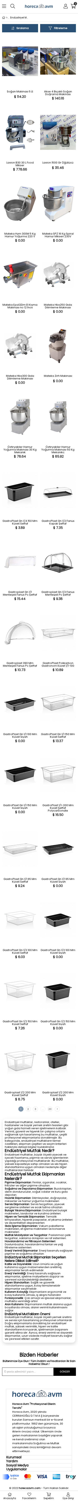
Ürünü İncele (21, 67)
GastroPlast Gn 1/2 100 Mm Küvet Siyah (58, 951)
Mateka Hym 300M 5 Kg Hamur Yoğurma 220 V (20, 235)
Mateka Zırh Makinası (58, 376)
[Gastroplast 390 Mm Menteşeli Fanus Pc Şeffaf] (20, 633)
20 (50, 1109)
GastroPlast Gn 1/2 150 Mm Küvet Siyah (58, 1022)
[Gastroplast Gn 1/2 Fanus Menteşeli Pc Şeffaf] (58, 562)
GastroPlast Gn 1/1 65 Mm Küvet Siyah (57, 880)
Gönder (65, 1371)
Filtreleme (60, 28)
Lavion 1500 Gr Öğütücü (57, 163)
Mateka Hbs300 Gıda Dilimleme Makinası (20, 377)
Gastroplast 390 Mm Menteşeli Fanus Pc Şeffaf (20, 664)
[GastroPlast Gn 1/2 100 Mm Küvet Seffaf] (20, 920)
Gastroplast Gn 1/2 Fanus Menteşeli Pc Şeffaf (57, 593)
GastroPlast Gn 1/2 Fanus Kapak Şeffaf (58, 522)
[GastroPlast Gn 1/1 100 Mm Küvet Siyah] (20, 704)
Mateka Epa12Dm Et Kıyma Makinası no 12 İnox (19, 306)
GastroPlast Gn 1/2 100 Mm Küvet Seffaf (20, 951)
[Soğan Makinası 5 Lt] (20, 61)
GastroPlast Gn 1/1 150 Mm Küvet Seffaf (58, 735)
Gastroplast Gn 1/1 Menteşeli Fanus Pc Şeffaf (20, 593)
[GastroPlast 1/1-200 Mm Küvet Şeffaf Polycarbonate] (58, 775)
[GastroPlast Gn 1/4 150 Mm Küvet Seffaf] (20, 490)
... (43, 1109)
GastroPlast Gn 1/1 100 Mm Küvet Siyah (20, 735)
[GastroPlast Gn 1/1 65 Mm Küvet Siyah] (58, 849)
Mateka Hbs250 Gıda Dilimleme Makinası (58, 306)
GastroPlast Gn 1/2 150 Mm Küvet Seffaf (20, 1022)
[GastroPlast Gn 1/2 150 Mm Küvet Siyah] (58, 991)
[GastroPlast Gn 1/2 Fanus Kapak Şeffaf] (58, 490)
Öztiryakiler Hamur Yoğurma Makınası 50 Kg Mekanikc (57, 450)
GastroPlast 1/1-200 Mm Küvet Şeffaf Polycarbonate (58, 808)
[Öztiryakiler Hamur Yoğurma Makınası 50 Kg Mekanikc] (58, 417)
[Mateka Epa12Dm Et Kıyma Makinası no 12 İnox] (20, 274)
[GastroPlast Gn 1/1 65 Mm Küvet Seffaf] (20, 849)
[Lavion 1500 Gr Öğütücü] (58, 132)
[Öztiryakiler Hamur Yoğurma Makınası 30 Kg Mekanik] (20, 417)
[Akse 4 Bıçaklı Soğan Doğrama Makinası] (58, 61)
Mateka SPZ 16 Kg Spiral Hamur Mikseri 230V (58, 235)
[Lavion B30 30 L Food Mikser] (20, 132)
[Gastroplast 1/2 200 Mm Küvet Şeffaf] (20, 1062)
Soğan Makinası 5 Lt (20, 91)
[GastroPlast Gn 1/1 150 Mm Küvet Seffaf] (58, 704)
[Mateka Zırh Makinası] (58, 346)
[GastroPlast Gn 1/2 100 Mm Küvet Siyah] (58, 920)
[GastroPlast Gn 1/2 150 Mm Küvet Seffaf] (20, 991)
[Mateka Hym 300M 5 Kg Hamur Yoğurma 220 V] (20, 203)
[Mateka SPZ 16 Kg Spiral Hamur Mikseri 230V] (58, 203)
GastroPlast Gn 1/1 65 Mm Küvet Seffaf (20, 880)
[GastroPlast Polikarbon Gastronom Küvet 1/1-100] (58, 633)
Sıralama (22, 28)
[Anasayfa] (6, 17)
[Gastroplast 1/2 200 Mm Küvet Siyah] (58, 1062)
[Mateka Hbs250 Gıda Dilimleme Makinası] (58, 274)
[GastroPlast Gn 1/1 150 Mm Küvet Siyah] (20, 775)
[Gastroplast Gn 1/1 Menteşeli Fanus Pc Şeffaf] (20, 562)
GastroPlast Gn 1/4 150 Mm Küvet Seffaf (19, 522)
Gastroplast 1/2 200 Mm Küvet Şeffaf (20, 1093)
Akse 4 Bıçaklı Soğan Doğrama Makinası (58, 93)
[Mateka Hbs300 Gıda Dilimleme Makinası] (20, 346)
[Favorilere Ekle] (5, 95)
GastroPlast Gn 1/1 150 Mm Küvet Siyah (20, 806)
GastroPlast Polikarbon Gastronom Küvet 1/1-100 (58, 664)
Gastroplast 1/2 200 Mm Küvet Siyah (58, 1093)
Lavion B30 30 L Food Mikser (20, 164)
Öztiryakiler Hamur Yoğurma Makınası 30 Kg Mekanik (20, 450)
